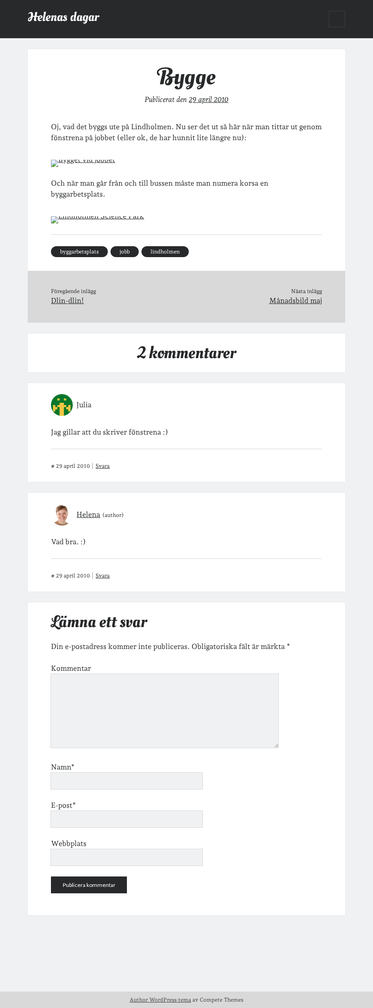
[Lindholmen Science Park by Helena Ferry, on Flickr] (97, 216)
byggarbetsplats (79, 251)
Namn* (63, 767)
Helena (88, 514)
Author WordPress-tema (160, 1000)
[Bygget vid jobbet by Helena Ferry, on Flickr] (83, 159)
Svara (103, 466)
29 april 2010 (208, 99)
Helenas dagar (63, 17)
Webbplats (68, 843)
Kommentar (71, 668)
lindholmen (165, 251)
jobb (125, 251)
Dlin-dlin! (67, 300)
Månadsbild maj (295, 300)
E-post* (63, 805)
